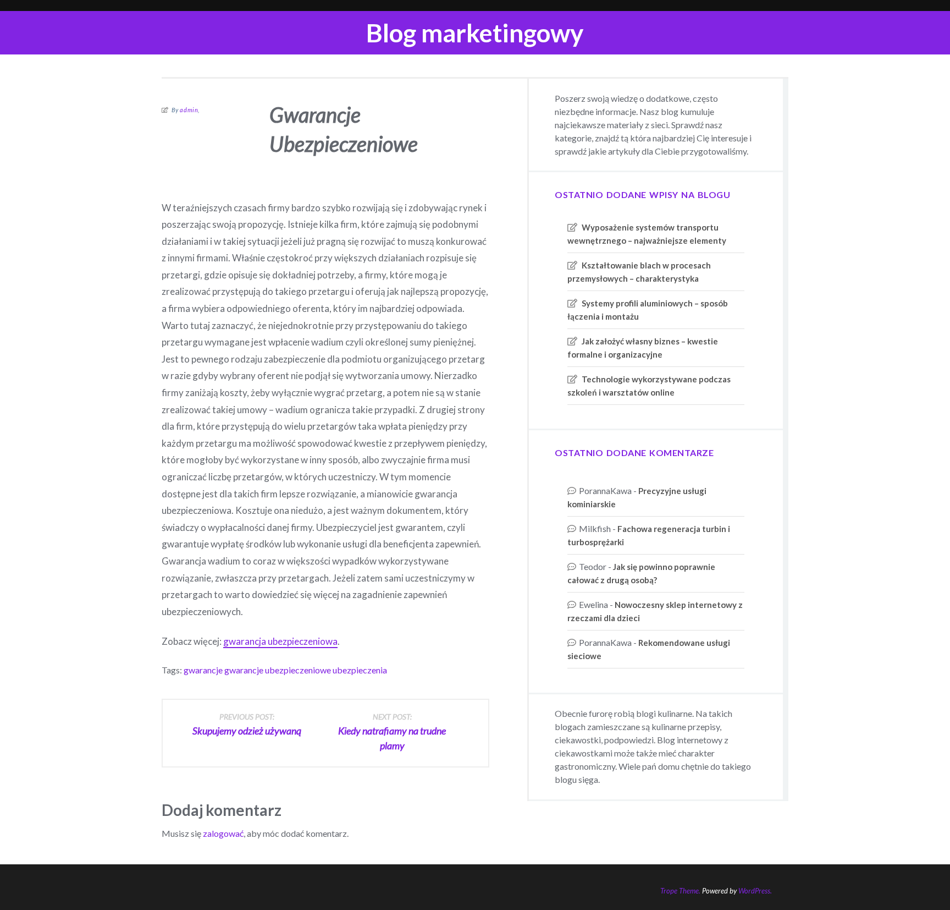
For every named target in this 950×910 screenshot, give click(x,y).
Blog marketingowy (475, 33)
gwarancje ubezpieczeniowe (277, 670)
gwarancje (203, 670)
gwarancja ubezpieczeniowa (280, 641)
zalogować (223, 833)
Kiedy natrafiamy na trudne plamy (392, 732)
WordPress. (755, 890)
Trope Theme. (680, 890)
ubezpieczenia (360, 670)
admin (189, 109)
